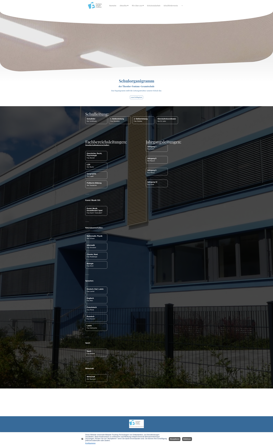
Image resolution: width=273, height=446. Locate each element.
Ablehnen (187, 439)
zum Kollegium (136, 97)
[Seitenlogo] (95, 6)
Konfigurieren (90, 443)
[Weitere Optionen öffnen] (182, 6)
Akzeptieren (174, 439)
